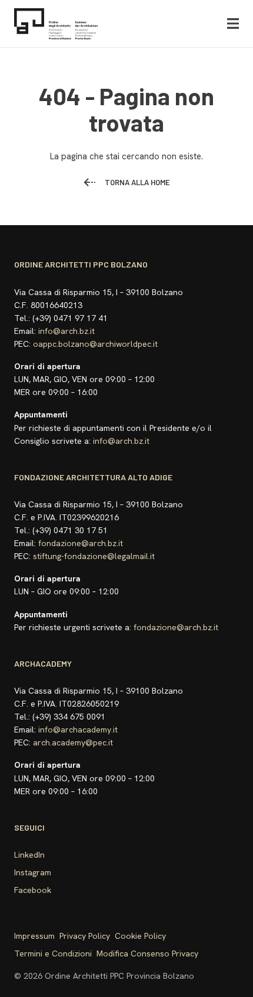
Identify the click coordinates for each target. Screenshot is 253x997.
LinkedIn (29, 854)
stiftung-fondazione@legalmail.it (94, 556)
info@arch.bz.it (66, 331)
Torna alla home (137, 182)
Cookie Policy (140, 936)
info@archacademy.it (78, 729)
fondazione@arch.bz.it (80, 543)
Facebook (32, 890)
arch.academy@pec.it (73, 742)
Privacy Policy (84, 936)
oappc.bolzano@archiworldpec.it (95, 344)
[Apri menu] (233, 23)
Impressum (34, 936)
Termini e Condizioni (53, 953)
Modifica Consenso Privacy (147, 953)
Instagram (32, 872)
